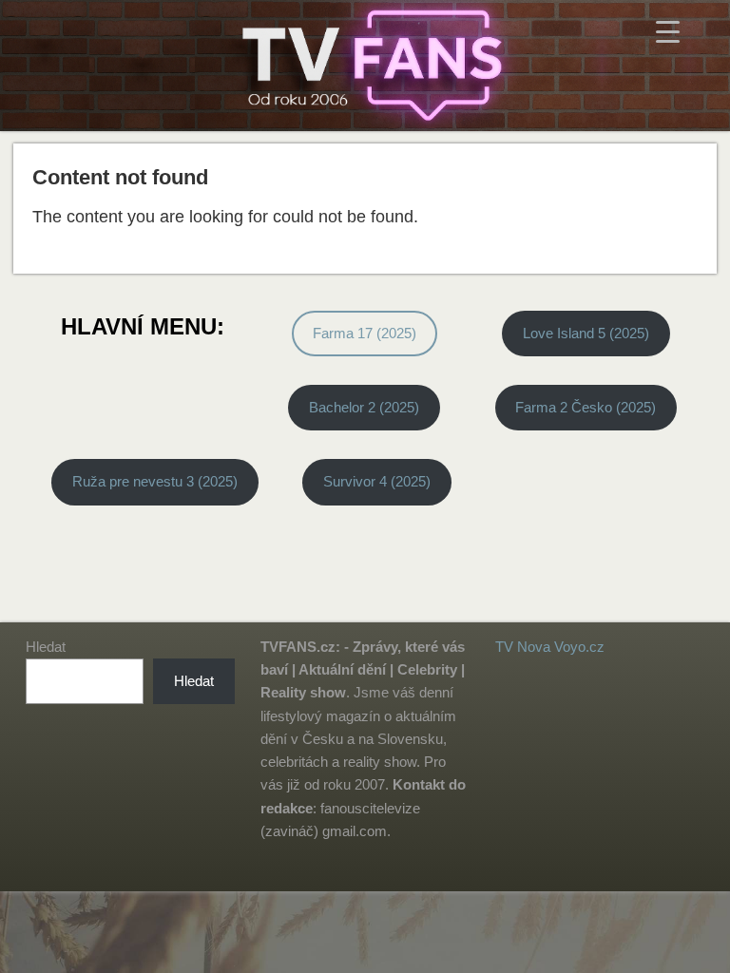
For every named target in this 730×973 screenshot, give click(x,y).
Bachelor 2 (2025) (364, 407)
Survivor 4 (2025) (377, 481)
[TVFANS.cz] (365, 65)
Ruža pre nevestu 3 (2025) (155, 481)
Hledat (46, 647)
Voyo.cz (579, 647)
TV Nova (522, 647)
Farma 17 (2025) (364, 333)
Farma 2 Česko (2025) (585, 407)
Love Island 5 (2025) (586, 333)
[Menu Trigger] (668, 31)
